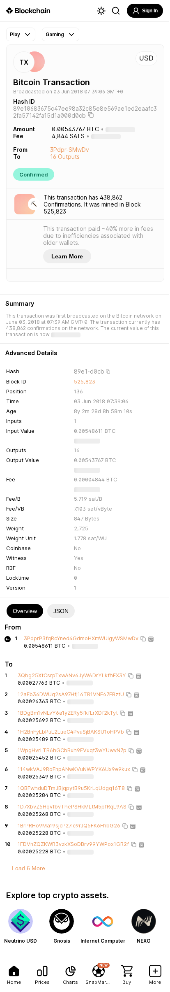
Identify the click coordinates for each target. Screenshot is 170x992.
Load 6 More (28, 868)
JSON (61, 611)
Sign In (150, 11)
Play (15, 34)
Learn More (67, 256)
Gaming (55, 34)
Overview (25, 611)
